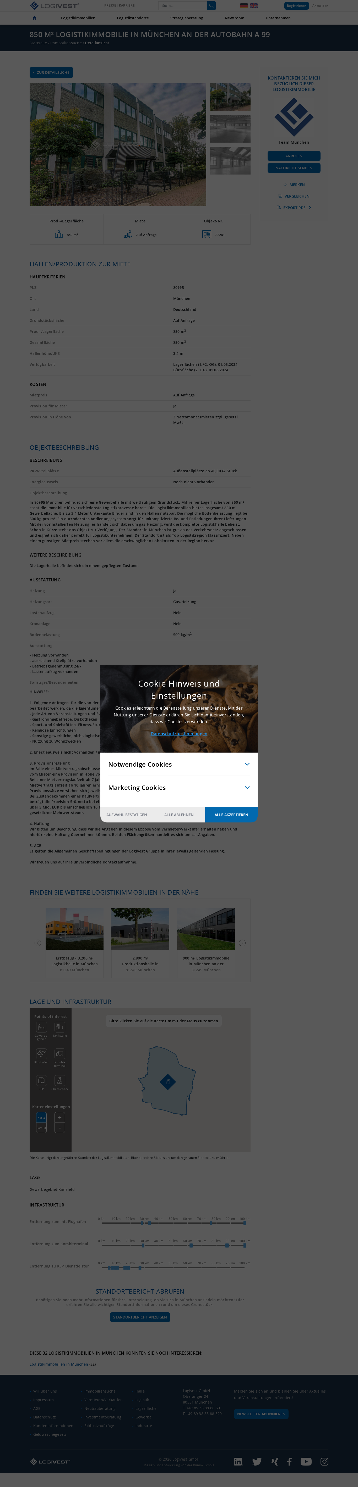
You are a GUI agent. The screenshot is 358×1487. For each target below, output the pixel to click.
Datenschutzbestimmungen (179, 733)
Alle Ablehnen (179, 814)
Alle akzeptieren (231, 814)
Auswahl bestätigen (126, 814)
